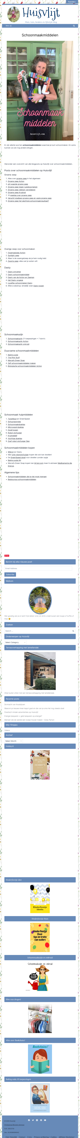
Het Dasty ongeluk (15, 280)
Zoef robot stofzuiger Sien (19, 441)
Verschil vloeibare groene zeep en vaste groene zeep (30, 198)
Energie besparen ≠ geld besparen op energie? (23, 716)
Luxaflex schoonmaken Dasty (20, 283)
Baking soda (13, 355)
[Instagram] (37, 1120)
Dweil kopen (13, 430)
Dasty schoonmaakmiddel (18, 275)
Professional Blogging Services (14, 1125)
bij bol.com (38, 463)
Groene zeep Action (16, 181)
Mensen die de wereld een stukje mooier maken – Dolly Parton (29, 720)
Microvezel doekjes (16, 427)
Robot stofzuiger (15, 433)
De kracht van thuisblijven (14, 704)
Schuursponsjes (14, 422)
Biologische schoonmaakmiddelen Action (25, 366)
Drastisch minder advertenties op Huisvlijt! (21, 712)
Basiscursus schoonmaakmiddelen (22, 479)
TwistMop (12, 419)
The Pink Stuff (14, 358)
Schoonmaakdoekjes (16, 424)
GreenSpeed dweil (18, 457)
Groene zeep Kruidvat (17, 193)
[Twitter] (33, 1120)
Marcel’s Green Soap (16, 360)
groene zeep (21, 178)
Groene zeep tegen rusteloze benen (22, 187)
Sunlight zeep (13, 255)
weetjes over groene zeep (21, 195)
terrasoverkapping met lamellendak (40, 693)
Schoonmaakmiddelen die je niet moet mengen (27, 477)
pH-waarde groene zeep (18, 184)
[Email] (45, 1120)
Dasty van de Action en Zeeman (21, 277)
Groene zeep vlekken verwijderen (21, 190)
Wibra (10, 452)
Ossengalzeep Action (16, 253)
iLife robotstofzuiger (20, 455)
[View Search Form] (74, 26)
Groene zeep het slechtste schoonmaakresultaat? (28, 201)
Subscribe (10, 574)
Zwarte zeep (13, 261)
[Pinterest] (41, 1120)
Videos (7, 730)
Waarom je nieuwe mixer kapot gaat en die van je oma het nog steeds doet (34, 708)
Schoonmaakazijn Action (18, 341)
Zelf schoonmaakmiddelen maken (22, 363)
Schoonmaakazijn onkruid (18, 344)
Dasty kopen (38, 286)
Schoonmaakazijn (15, 339)
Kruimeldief (12, 436)
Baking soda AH (14, 460)
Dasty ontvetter (14, 272)
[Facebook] (29, 1120)
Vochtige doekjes (15, 438)
